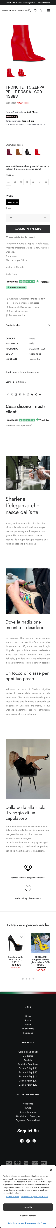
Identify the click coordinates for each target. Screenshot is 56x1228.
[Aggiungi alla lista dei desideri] (21, 937)
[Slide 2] (22, 72)
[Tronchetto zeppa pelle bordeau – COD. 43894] (9, 152)
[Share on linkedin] (24, 394)
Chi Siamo (28, 1056)
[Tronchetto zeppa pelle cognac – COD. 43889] (19, 152)
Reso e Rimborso (28, 1112)
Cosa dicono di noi (28, 1051)
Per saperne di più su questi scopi (34, 1196)
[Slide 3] (29, 979)
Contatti (28, 1060)
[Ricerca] (28, 10)
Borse (28, 1024)
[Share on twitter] (12, 394)
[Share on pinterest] (20, 394)
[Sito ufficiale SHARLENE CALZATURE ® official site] (15, 10)
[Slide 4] (33, 979)
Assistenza (28, 1103)
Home (28, 1016)
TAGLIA (10, 175)
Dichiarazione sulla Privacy (36, 1223)
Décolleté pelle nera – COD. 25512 (15, 962)
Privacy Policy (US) (28, 1076)
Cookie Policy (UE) (28, 1080)
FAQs (28, 1107)
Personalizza (28, 1028)
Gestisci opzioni (28, 1215)
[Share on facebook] (8, 394)
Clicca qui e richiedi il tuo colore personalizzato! (27, 168)
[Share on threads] (16, 394)
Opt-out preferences (16, 1223)
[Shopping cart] (39, 10)
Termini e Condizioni (28, 1064)
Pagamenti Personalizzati (28, 1120)
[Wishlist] (34, 10)
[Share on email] (40, 394)
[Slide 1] (11, 72)
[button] (51, 1170)
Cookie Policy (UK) (28, 1085)
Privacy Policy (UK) (28, 1072)
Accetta (28, 1207)
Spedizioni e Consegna (28, 1116)
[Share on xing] (36, 394)
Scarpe (28, 1020)
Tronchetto (34, 359)
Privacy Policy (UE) (28, 1068)
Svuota (8, 207)
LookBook (28, 1033)
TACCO (9, 196)
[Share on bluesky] (32, 394)
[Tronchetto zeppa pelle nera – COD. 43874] (28, 152)
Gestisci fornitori (12, 1196)
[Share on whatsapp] (28, 394)
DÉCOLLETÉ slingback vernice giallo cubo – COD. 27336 (40, 963)
